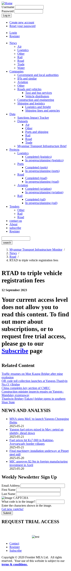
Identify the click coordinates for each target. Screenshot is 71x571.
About (13, 224)
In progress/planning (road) (42, 181)
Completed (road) (36, 178)
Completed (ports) (36, 167)
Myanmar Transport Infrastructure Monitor (35, 249)
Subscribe (15, 350)
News (13, 43)
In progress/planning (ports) (42, 171)
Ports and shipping (36, 132)
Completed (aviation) (38, 188)
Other (20, 53)
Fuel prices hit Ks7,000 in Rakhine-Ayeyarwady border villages (31, 441)
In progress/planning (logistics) (44, 160)
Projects (14, 149)
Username (8, 7)
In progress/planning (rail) (41, 203)
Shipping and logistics (31, 103)
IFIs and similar (27, 78)
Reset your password (22, 26)
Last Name (8, 494)
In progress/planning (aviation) (44, 192)
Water (21, 68)
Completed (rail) (35, 199)
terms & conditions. (15, 564)
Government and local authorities (38, 75)
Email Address (11, 485)
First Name (8, 489)
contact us (15, 220)
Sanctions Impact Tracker (33, 117)
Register (14, 36)
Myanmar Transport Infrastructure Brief (41, 146)
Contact (14, 543)
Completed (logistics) (38, 156)
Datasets (22, 121)
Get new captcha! (12, 509)
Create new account (21, 22)
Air (19, 46)
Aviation (22, 82)
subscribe (15, 228)
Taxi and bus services (38, 92)
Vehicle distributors (37, 96)
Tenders (14, 206)
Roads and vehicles (29, 89)
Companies (16, 71)
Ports (20, 164)
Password (8, 11)
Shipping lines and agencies (42, 110)
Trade (20, 64)
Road (20, 60)
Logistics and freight (38, 107)
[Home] (7, 3)
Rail (19, 57)
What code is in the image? (18, 501)
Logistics (23, 50)
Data (12, 114)
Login (13, 32)
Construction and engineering (35, 100)
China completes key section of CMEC (26, 388)
